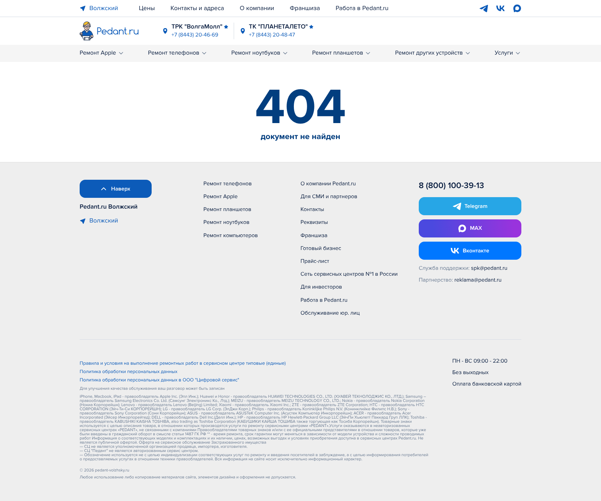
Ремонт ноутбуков (255, 53)
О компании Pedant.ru (328, 183)
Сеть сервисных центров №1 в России (349, 273)
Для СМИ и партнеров (328, 196)
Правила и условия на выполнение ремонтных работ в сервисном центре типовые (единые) (183, 363)
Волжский (103, 8)
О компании (257, 8)
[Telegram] (484, 8)
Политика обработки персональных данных (128, 372)
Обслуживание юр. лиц (330, 312)
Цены (147, 8)
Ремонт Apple (98, 53)
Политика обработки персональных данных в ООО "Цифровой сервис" (159, 380)
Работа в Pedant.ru (362, 8)
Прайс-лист (314, 261)
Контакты (312, 209)
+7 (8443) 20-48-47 (272, 34)
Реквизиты (314, 222)
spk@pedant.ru (489, 268)
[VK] (500, 8)
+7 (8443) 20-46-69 (194, 34)
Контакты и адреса (197, 8)
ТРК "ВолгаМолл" (197, 27)
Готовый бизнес (320, 248)
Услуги (504, 53)
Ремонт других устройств (429, 53)
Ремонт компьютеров (230, 235)
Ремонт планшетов (337, 53)
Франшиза (305, 8)
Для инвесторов (321, 286)
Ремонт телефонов (173, 53)
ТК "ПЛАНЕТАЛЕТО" (278, 27)
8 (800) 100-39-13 (451, 186)
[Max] (517, 8)
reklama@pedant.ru (478, 279)
